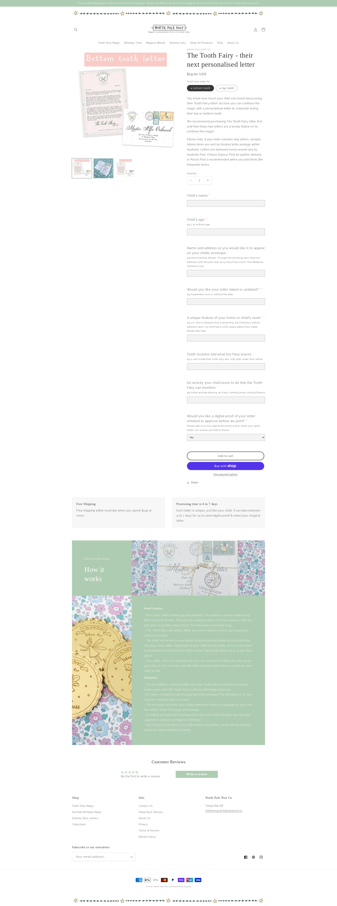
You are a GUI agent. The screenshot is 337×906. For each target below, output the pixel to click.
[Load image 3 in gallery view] (125, 168)
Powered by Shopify (181, 887)
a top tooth (226, 88)
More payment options (225, 474)
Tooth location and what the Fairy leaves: (220, 354)
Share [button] (194, 482)
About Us (144, 818)
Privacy (143, 824)
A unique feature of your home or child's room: (225, 318)
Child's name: (198, 195)
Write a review (196, 774)
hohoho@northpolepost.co (223, 810)
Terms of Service (149, 830)
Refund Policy (147, 836)
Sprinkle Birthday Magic (87, 812)
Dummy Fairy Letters (85, 818)
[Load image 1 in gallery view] (82, 168)
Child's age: (197, 219)
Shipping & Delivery (151, 812)
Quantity (191, 173)
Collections (79, 824)
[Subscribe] (131, 857)
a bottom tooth (200, 88)
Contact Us (146, 806)
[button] (76, 30)
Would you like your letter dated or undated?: (224, 289)
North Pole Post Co (163, 887)
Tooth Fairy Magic (83, 806)
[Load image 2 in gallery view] (103, 168)
